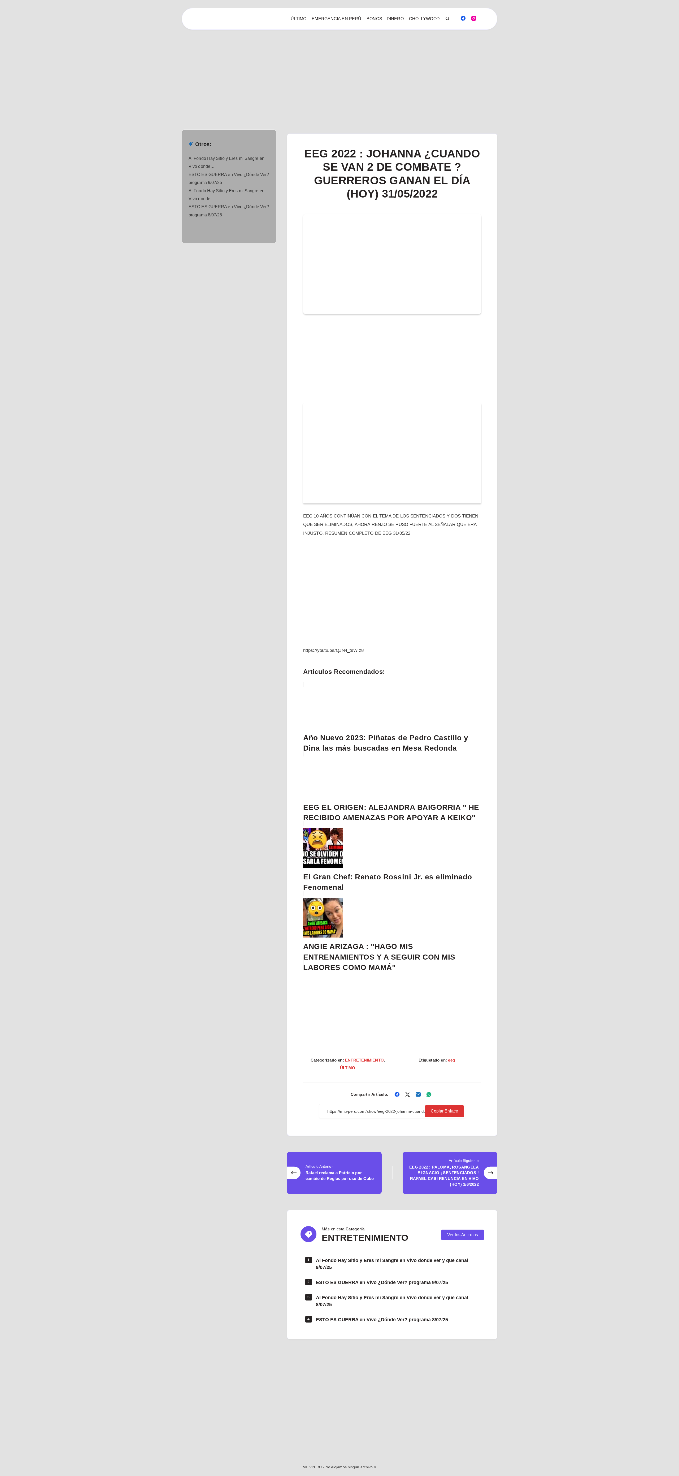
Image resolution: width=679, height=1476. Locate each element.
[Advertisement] (159, 69)
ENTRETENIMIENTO (364, 1060)
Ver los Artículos (462, 1235)
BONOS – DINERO (385, 18)
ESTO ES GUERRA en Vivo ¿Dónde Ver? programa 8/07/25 (382, 1319)
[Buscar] (447, 19)
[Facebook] (463, 18)
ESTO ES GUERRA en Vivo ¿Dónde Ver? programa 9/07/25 (382, 1282)
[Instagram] (474, 18)
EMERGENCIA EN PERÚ (336, 18)
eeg (451, 1060)
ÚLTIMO (299, 18)
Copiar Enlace (444, 1111)
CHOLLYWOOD (424, 18)
